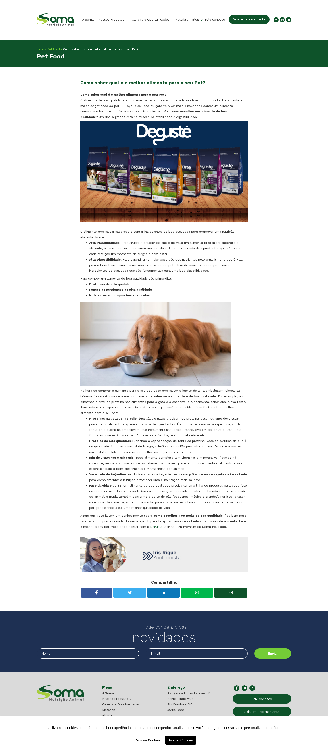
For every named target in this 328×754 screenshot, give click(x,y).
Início (40, 49)
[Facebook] (276, 19)
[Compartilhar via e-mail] (230, 593)
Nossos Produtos (111, 19)
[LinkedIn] (288, 19)
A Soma (88, 19)
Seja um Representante (261, 711)
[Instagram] (282, 19)
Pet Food (53, 49)
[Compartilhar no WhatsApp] (197, 593)
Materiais (181, 19)
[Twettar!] (129, 593)
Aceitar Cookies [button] (181, 740)
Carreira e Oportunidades (150, 19)
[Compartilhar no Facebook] (96, 593)
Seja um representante (249, 19)
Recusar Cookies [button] (147, 740)
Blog (196, 19)
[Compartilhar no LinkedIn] (163, 593)
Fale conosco (215, 19)
